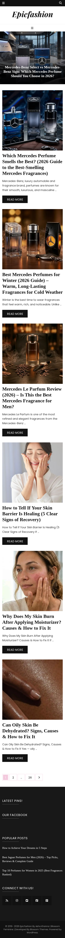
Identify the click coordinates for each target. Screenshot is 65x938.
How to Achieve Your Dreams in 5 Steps (24, 847)
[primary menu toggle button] (32, 28)
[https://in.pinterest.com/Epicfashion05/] (47, 900)
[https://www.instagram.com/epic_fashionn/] (17, 900)
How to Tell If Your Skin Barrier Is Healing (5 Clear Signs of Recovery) (30, 513)
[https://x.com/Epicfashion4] (27, 900)
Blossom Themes (39, 929)
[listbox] (32, 57)
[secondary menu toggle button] (3, 3)
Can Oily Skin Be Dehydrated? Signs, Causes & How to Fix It (30, 730)
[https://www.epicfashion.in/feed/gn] (7, 900)
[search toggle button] (60, 3)
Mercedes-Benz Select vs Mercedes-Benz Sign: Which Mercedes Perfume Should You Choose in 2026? (32, 71)
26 (31, 777)
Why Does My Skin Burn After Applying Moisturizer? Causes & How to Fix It (31, 622)
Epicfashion (32, 14)
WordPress (32, 932)
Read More (15, 199)
